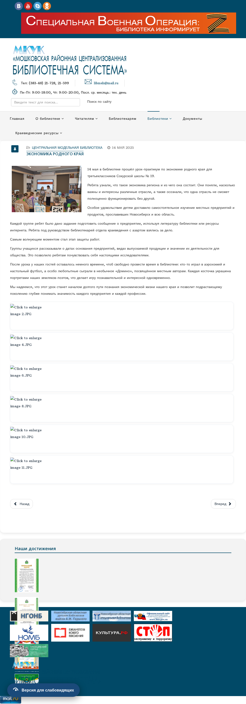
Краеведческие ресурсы (37, 133)
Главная (17, 118)
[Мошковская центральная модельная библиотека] (19, 6)
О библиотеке (48, 118)
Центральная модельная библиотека (67, 147)
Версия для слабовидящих (48, 690)
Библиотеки (158, 118)
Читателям (84, 118)
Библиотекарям (122, 118)
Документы (192, 118)
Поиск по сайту (99, 101)
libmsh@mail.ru (106, 83)
